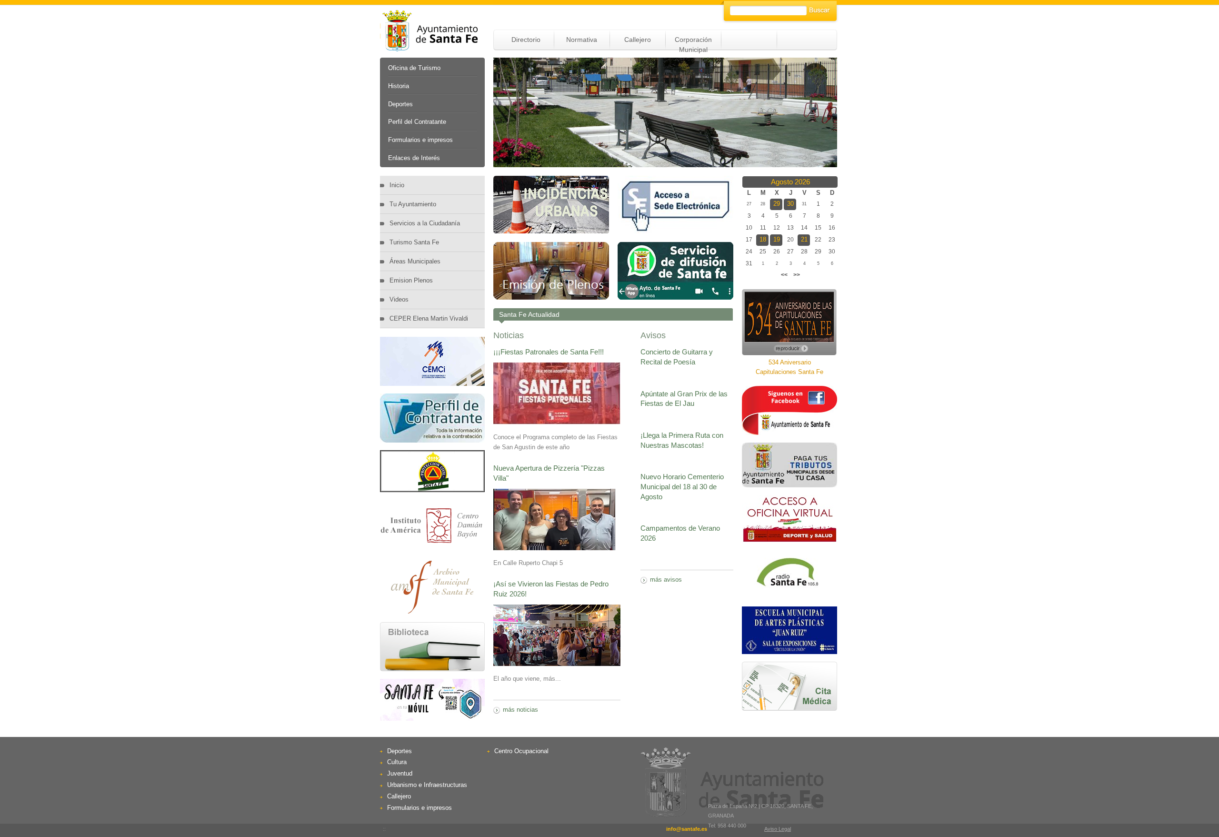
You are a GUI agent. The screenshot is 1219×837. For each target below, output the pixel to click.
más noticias (520, 709)
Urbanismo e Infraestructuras (427, 784)
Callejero (637, 39)
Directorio (525, 39)
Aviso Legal (777, 829)
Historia (398, 86)
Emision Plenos (411, 280)
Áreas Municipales (415, 261)
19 (776, 239)
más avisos (666, 579)
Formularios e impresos (420, 139)
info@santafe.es (686, 829)
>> (796, 275)
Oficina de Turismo (414, 67)
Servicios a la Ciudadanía (425, 223)
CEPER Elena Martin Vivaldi (429, 318)
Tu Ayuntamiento (413, 204)
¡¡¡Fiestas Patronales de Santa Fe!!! (548, 352)
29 (776, 203)
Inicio (397, 185)
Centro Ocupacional (521, 751)
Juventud (399, 773)
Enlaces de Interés (414, 157)
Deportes (400, 104)
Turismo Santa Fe (414, 242)
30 (790, 203)
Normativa (581, 39)
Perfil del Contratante (417, 121)
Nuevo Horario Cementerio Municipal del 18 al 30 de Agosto (682, 487)
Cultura (397, 762)
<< (784, 275)
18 (762, 239)
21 (804, 239)
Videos (399, 299)
